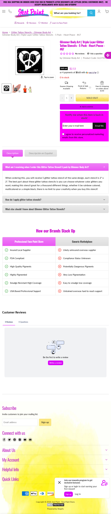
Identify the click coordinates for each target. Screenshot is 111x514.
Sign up (45, 422)
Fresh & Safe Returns (84, 87)
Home (5, 32)
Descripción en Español (41, 153)
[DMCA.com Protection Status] (55, 506)
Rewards (20, 23)
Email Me (99, 126)
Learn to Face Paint (59, 23)
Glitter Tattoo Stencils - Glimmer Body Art (31, 32)
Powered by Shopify (55, 509)
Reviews (32, 23)
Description (12, 153)
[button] (84, 72)
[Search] (91, 13)
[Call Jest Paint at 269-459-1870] (10, 11)
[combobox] (70, 13)
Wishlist (44, 23)
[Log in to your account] (99, 11)
